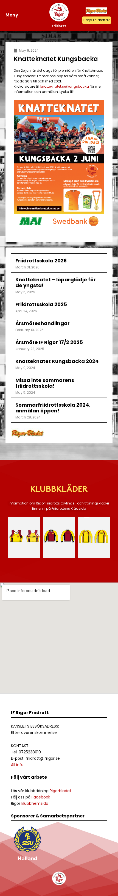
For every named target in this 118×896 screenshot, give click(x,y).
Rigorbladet (60, 791)
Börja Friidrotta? (96, 20)
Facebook (41, 797)
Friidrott (59, 26)
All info (17, 764)
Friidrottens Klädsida (69, 508)
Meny (11, 15)
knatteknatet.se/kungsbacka (64, 86)
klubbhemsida (34, 803)
